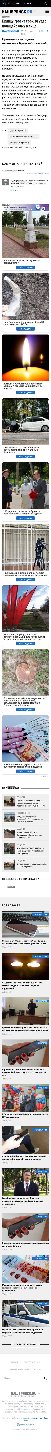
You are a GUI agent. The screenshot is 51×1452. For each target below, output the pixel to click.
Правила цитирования (19, 1369)
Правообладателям (32, 1362)
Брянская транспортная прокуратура (23, 136)
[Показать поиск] (45, 3)
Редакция (15, 1362)
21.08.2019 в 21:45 (25, 182)
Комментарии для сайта (38, 173)
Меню (47, 11)
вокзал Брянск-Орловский (19, 142)
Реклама (37, 1369)
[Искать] (45, 1378)
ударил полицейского (18, 130)
